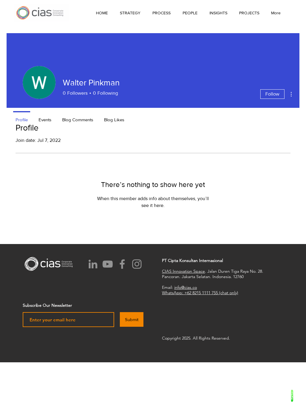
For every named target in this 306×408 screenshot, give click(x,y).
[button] (218, 13)
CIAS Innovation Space (183, 271)
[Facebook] (122, 264)
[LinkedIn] (93, 264)
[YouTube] (107, 264)
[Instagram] (137, 264)
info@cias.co (185, 287)
